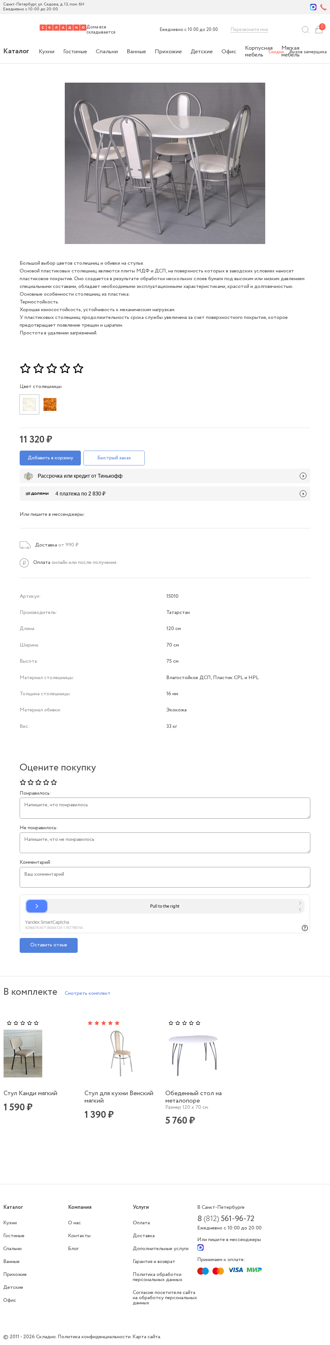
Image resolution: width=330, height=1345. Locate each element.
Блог (73, 1248)
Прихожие (168, 51)
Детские (201, 51)
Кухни (46, 51)
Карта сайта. (146, 1336)
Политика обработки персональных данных (157, 1277)
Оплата (141, 1223)
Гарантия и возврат (154, 1261)
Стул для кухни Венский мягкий (118, 1097)
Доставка (144, 1235)
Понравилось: (35, 793)
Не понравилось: (39, 828)
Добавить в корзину (50, 458)
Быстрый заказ (114, 458)
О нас (74, 1223)
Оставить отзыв (48, 945)
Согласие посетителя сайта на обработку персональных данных (165, 1298)
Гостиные (75, 51)
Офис (228, 51)
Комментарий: (36, 862)
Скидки (276, 52)
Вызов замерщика (308, 52)
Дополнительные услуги (161, 1248)
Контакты (79, 1235)
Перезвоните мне (249, 29)
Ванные (136, 51)
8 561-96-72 (225, 1219)
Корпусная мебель (259, 51)
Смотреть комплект (88, 993)
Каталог (16, 51)
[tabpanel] (42, 1076)
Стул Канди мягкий (30, 1093)
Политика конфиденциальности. (95, 1336)
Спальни (107, 51)
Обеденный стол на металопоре (193, 1097)
